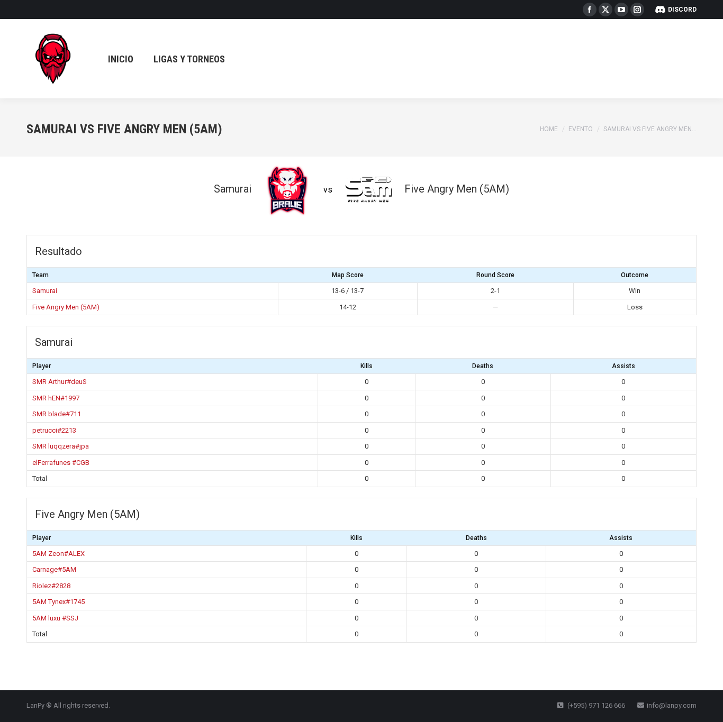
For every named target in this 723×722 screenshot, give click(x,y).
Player (41, 366)
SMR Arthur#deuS (59, 382)
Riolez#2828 (51, 586)
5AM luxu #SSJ (55, 618)
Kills (366, 366)
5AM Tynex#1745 (58, 602)
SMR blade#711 (56, 414)
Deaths (482, 366)
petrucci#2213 (54, 430)
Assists (623, 366)
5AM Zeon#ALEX (58, 554)
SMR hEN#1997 (55, 398)
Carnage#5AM (54, 569)
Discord (682, 9)
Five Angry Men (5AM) (66, 307)
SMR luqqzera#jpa (60, 446)
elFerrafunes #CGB (60, 463)
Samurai (44, 291)
